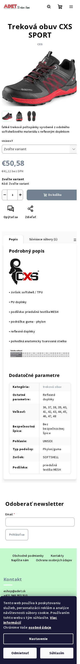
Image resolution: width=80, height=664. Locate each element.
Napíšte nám (20, 560)
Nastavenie (38, 638)
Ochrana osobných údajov (54, 560)
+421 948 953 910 (15, 595)
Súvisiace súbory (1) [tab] (43, 239)
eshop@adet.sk (15, 591)
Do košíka (55, 195)
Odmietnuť (20, 653)
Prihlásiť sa (16, 534)
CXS (39, 44)
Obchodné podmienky (28, 556)
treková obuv (52, 387)
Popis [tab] (13, 239)
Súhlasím (56, 653)
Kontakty (57, 556)
